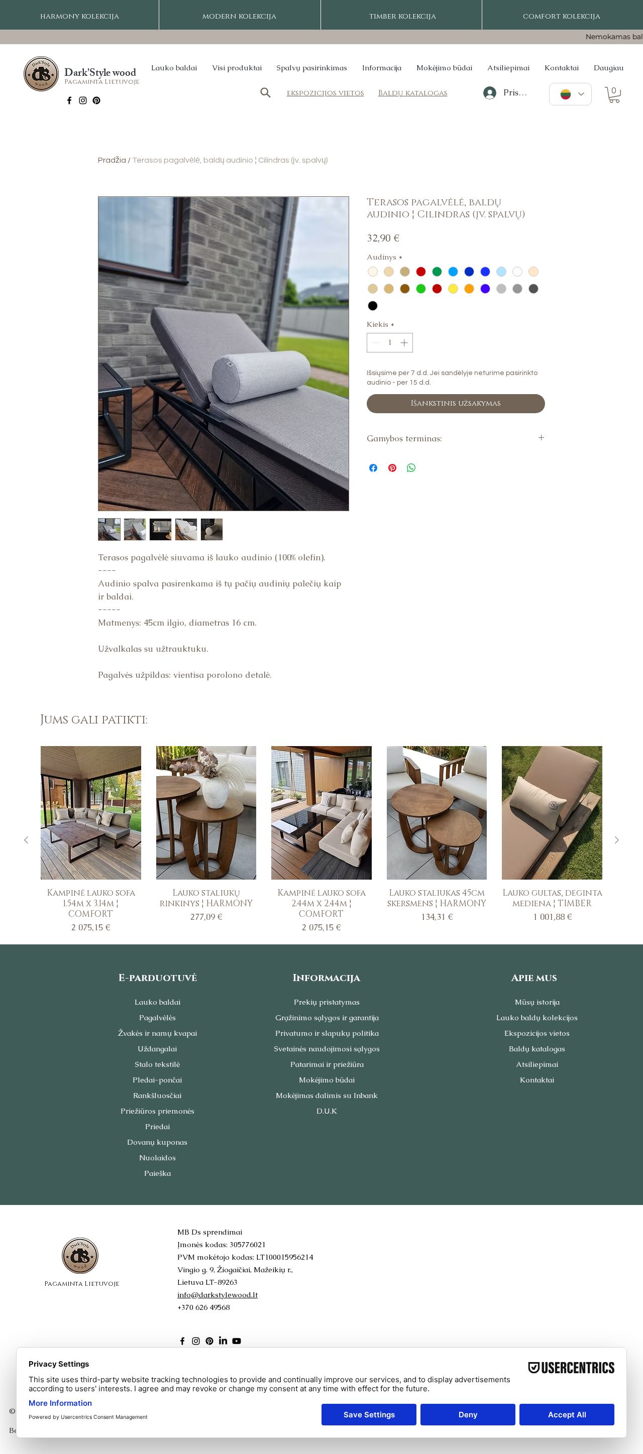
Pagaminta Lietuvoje (102, 81)
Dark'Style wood (100, 74)
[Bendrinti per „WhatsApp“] (411, 468)
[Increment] (405, 342)
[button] (614, 95)
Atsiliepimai (537, 1064)
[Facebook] (69, 100)
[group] (321, 840)
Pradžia (112, 160)
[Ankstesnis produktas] (26, 840)
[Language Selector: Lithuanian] (570, 94)
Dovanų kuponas (157, 1142)
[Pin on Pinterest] (392, 468)
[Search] (265, 92)
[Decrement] (375, 342)
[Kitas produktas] (617, 840)
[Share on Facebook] (373, 468)
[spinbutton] (390, 342)
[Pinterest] (96, 100)
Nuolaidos (157, 1157)
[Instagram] (83, 100)
